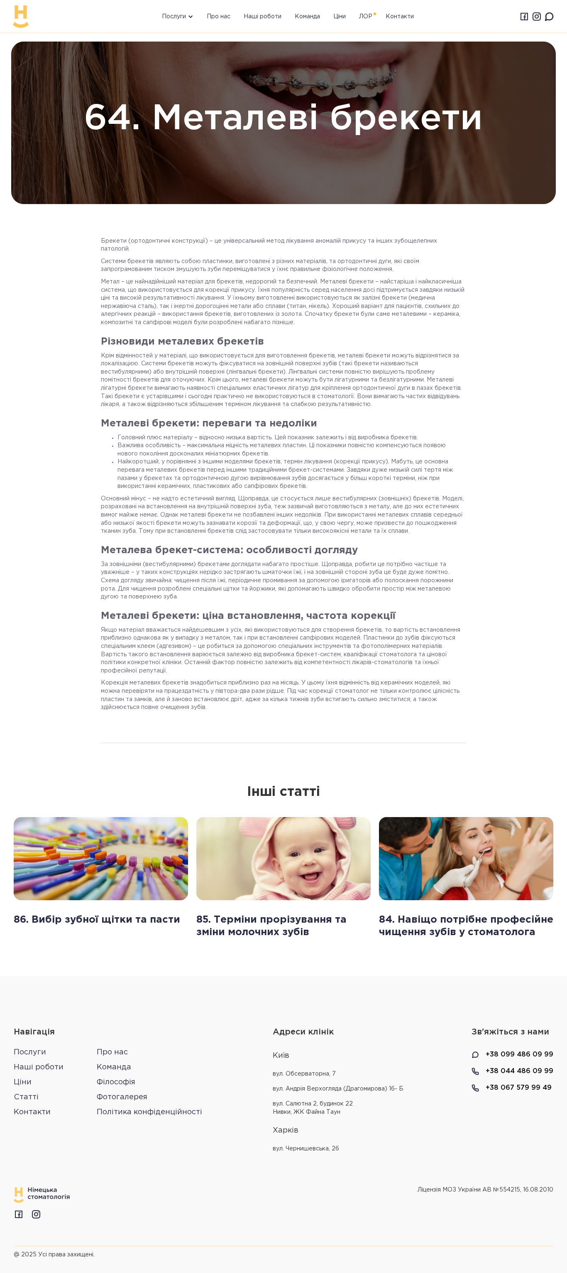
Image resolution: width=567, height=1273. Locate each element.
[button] (170, 16)
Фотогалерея (122, 1097)
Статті (26, 1097)
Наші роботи (262, 16)
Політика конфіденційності (149, 1112)
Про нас (218, 16)
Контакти (32, 1112)
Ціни (339, 16)
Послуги (30, 1052)
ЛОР (365, 16)
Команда (307, 16)
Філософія (116, 1082)
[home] (21, 16)
